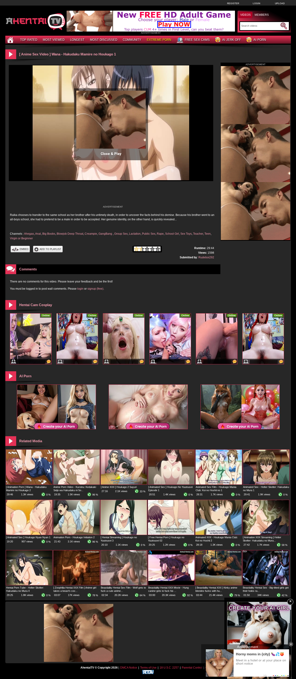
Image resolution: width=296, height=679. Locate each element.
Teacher (198, 233)
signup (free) (95, 288)
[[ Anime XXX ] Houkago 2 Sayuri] (124, 483)
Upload (280, 3)
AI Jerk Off (231, 40)
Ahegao (29, 233)
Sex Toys (186, 233)
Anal (38, 233)
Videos (245, 14)
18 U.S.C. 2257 (169, 667)
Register (233, 3)
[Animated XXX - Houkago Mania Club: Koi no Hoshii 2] (218, 533)
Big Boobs (48, 233)
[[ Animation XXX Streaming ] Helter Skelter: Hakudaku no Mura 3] (266, 533)
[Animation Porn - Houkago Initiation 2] (76, 533)
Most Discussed (103, 40)
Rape (160, 233)
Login (256, 3)
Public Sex (148, 233)
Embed (24, 249)
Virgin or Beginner (21, 238)
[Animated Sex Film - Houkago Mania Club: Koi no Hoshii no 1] (219, 483)
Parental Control (192, 667)
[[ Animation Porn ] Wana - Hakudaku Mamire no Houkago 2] (29, 483)
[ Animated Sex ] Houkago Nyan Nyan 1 (28, 537)
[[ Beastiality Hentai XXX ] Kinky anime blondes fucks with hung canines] (218, 584)
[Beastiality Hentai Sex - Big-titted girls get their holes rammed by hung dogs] (266, 584)
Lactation (135, 233)
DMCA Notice (128, 667)
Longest (77, 40)
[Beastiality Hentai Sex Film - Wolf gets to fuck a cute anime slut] (124, 584)
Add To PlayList (50, 249)
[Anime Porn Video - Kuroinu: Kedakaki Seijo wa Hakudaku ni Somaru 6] (76, 483)
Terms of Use (148, 667)
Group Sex (121, 233)
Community (132, 40)
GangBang (106, 233)
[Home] (10, 39)
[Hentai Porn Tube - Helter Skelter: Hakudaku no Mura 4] (29, 584)
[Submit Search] (284, 26)
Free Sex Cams (197, 40)
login (80, 288)
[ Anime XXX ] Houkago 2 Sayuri (119, 487)
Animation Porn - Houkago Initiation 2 (74, 537)
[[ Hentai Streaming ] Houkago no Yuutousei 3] (124, 533)
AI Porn (259, 40)
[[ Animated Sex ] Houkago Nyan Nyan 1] (29, 533)
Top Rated (28, 40)
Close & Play (111, 154)
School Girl (172, 233)
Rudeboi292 (206, 257)
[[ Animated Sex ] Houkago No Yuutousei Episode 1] (171, 483)
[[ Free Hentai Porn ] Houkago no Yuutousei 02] (171, 533)
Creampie (91, 233)
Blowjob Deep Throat (70, 233)
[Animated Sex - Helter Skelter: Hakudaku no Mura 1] (266, 483)
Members (262, 14)
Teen (207, 233)
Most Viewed (54, 40)
